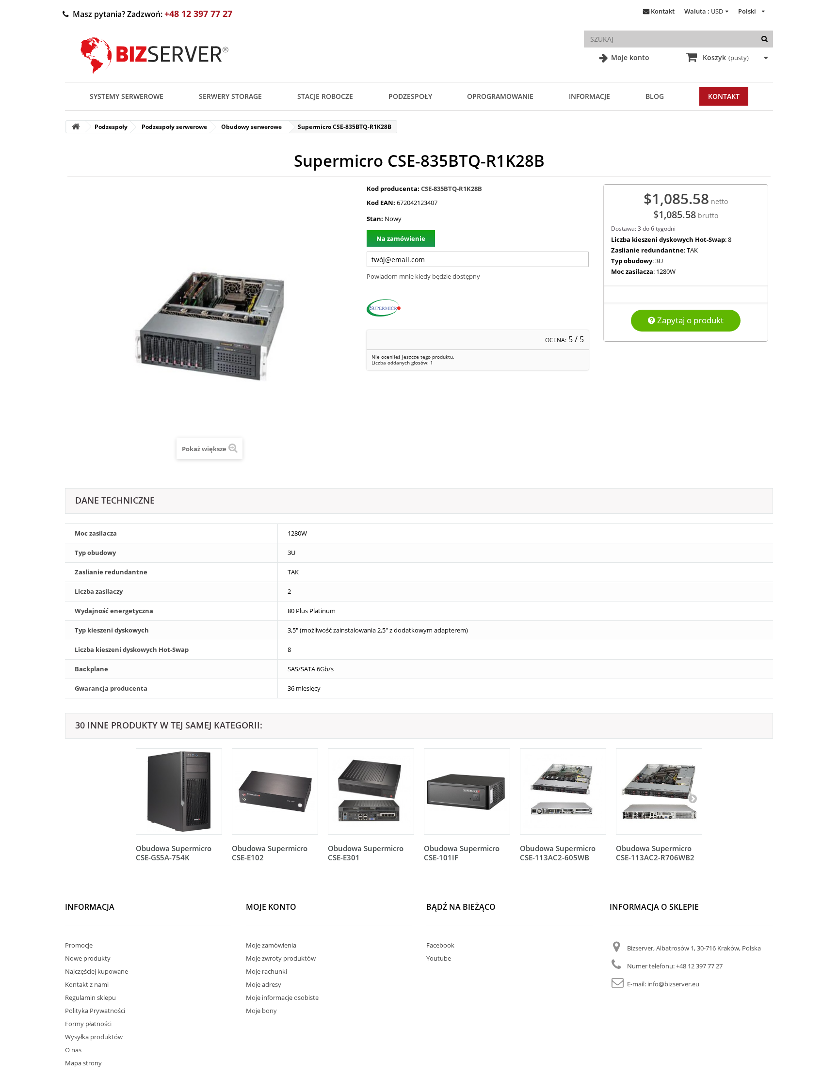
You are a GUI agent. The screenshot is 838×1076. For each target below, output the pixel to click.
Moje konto (629, 57)
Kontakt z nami (87, 984)
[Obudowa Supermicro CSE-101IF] (467, 791)
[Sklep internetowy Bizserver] (154, 77)
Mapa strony (83, 1063)
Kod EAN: (381, 202)
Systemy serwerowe (126, 96)
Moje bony (261, 1010)
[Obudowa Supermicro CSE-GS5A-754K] (179, 791)
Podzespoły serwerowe (174, 127)
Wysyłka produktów (94, 1036)
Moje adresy (263, 984)
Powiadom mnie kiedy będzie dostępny (423, 276)
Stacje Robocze (325, 96)
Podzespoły (410, 96)
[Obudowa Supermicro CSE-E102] (275, 791)
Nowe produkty (88, 958)
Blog (654, 96)
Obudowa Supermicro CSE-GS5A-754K (173, 852)
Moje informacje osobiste (282, 997)
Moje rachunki (266, 971)
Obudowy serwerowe (251, 127)
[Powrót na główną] (75, 127)
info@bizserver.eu (673, 984)
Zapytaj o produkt (689, 320)
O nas (73, 1049)
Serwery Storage (230, 96)
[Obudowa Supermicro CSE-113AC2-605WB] (563, 791)
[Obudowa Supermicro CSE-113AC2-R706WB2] (659, 791)
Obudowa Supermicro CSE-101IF (462, 852)
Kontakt (663, 11)
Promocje (79, 945)
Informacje (589, 96)
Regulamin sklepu (90, 997)
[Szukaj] (764, 39)
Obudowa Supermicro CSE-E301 (365, 852)
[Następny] (692, 798)
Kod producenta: (393, 188)
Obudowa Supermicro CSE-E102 (269, 852)
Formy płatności (88, 1023)
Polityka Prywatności (95, 1010)
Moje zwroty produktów (281, 958)
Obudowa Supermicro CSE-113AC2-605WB (558, 852)
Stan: (375, 218)
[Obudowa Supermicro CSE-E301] (371, 791)
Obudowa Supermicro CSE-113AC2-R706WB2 (655, 852)
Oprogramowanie (500, 96)
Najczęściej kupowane (96, 971)
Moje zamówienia (271, 945)
